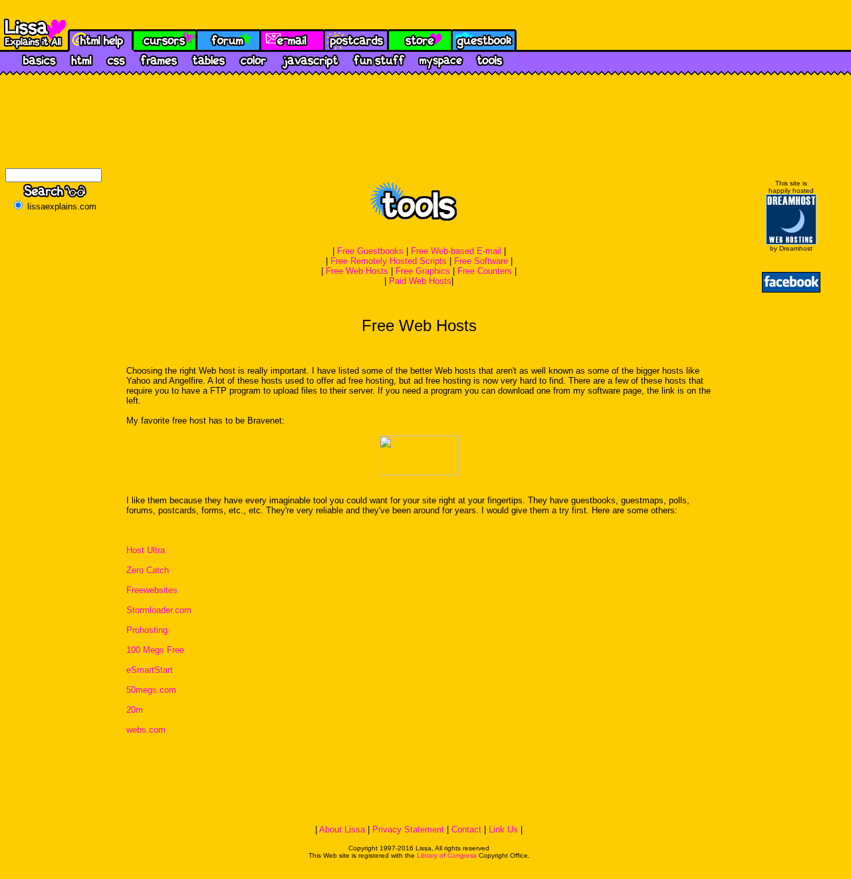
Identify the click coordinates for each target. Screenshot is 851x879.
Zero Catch (147, 570)
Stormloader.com (158, 610)
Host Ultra (145, 550)
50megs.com (151, 690)
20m (134, 710)
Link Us (503, 829)
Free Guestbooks (370, 251)
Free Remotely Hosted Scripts (388, 261)
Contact (466, 829)
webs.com (146, 730)
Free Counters (484, 271)
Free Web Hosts (357, 271)
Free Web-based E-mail (456, 251)
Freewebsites (152, 590)
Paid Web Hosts (420, 281)
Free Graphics (423, 271)
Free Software (481, 261)
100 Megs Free (155, 650)
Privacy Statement (408, 829)
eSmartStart (149, 670)
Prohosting (147, 630)
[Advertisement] (418, 790)
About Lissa (342, 829)
